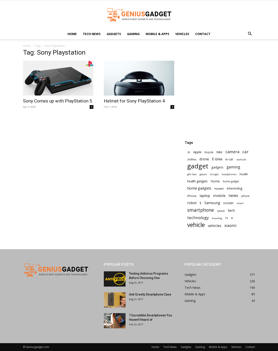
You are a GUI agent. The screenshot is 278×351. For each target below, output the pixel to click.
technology (198, 217)
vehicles (214, 225)
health (244, 174)
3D (188, 152)
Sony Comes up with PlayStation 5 (57, 101)
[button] (250, 34)
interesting (234, 188)
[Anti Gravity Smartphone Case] (115, 299)
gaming (233, 167)
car (245, 151)
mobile (219, 195)
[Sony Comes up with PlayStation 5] (58, 78)
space (221, 211)
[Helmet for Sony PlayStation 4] (139, 78)
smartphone (200, 210)
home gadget (231, 181)
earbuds (241, 159)
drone (204, 159)
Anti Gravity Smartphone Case (150, 294)
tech (231, 210)
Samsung (212, 202)
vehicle (196, 225)
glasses (203, 174)
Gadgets (114, 34)
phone (245, 196)
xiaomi (230, 225)
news (233, 195)
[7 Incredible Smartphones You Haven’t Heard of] (115, 320)
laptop (205, 195)
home (215, 181)
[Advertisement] (219, 77)
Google (214, 174)
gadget (197, 166)
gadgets (217, 167)
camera (232, 151)
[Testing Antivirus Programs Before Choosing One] (115, 279)
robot (192, 202)
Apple (197, 152)
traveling (217, 218)
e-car (229, 159)
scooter (228, 203)
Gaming (133, 34)
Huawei (219, 188)
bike (219, 152)
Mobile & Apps (157, 34)
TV (226, 218)
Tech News (92, 34)
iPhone (192, 196)
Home (72, 34)
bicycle (209, 152)
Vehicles (182, 34)
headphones (229, 174)
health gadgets (197, 181)
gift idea (192, 174)
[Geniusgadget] (139, 15)
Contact (202, 34)
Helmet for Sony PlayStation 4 (134, 101)
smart (240, 203)
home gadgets (199, 188)
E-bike (217, 159)
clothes (191, 159)
